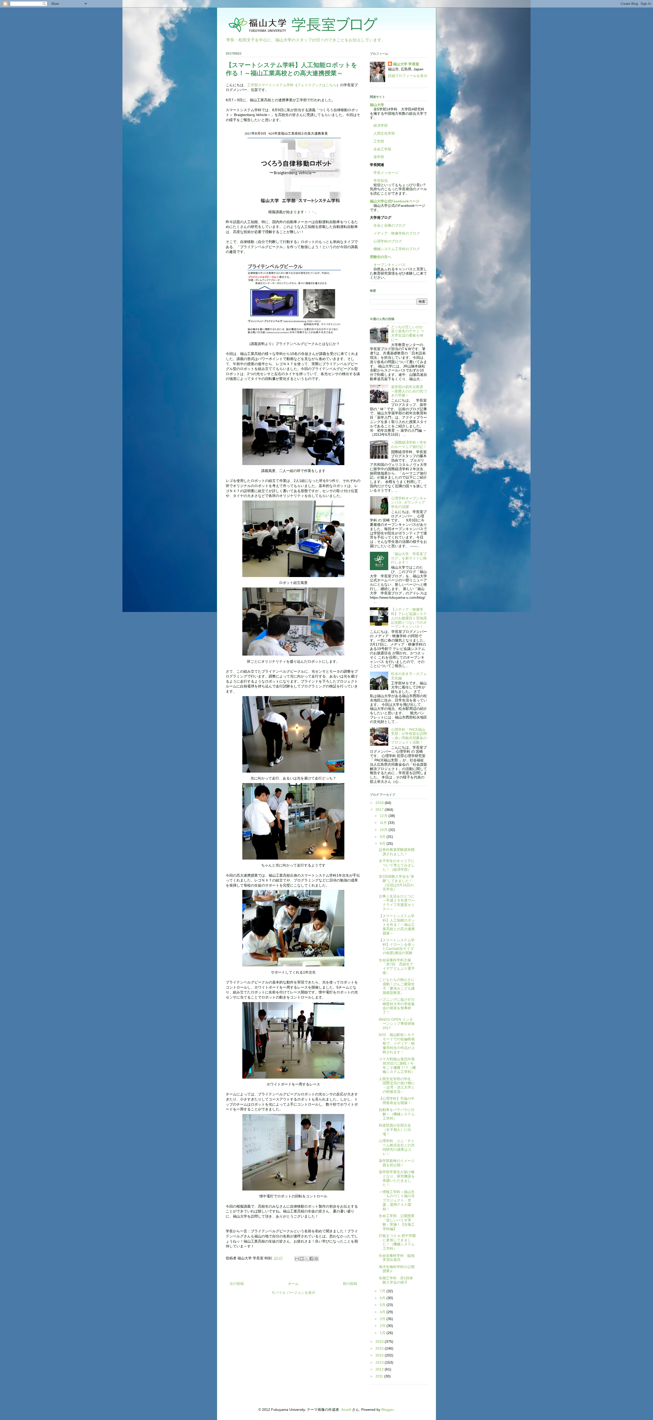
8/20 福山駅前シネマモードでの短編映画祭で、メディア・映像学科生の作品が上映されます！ (397, 1043)
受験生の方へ (380, 257)
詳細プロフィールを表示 (407, 76)
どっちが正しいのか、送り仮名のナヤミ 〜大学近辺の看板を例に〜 (409, 333)
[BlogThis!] (301, 1258)
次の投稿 (237, 1284)
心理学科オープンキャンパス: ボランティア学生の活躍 (409, 502)
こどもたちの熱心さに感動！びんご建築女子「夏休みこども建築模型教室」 (397, 986)
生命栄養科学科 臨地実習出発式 (397, 1257)
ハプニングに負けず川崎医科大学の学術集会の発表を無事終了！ (397, 1005)
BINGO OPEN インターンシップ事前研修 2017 (397, 1023)
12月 (384, 816)
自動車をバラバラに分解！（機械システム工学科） (397, 1114)
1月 (383, 1333)
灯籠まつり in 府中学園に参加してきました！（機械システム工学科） (397, 1242)
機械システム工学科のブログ (395, 249)
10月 (384, 830)
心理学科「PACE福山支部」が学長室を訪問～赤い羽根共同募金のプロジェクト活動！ (409, 735)
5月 (383, 1305)
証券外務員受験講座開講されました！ (397, 852)
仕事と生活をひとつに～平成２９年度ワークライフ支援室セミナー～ (397, 902)
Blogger (387, 1410)
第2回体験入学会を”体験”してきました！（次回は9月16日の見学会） (396, 882)
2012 (380, 1369)
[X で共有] (306, 1258)
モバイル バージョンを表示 (293, 1292)
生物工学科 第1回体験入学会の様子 (396, 1280)
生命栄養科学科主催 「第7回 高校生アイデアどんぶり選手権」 (397, 966)
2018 (380, 803)
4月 (383, 1312)
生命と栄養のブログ (388, 225)
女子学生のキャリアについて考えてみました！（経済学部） (397, 865)
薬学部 (378, 157)
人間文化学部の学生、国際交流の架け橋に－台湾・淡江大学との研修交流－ (397, 1085)
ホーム (293, 1284)
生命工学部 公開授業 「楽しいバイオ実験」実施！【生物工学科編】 (398, 1222)
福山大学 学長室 (406, 64)
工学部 (378, 141)
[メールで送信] (296, 1258)
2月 (383, 1326)
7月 (383, 1291)
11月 (384, 823)
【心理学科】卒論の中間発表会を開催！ (397, 1100)
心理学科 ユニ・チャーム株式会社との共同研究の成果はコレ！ (397, 1147)
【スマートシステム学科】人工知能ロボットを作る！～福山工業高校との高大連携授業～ (397, 924)
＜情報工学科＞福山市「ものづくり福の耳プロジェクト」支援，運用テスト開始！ (397, 1200)
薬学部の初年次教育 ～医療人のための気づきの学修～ (409, 391)
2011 (379, 1376)
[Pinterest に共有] (316, 1258)
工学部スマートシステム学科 (270, 85)
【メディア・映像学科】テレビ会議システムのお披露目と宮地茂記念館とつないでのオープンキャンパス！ (409, 618)
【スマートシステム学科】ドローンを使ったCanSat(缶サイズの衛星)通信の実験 (397, 946)
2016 (380, 1341)
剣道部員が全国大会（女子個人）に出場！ (395, 1129)
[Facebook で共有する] (311, 1258)
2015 (380, 1348)
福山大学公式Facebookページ (394, 201)
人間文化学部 (384, 133)
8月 (383, 843)
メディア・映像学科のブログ (395, 233)
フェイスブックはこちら (316, 85)
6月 (383, 1298)
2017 (380, 810)
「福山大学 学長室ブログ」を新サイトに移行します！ (409, 558)
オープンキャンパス (388, 265)
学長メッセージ (384, 173)
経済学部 (380, 125)
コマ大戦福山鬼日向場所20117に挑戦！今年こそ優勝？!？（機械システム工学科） (397, 1065)
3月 (383, 1319)
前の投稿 (350, 1284)
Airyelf (346, 1410)
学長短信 (379, 180)
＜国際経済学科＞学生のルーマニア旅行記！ (409, 444)
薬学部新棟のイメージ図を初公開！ (397, 1163)
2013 (380, 1362)
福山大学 (377, 105)
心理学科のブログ (386, 241)
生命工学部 (382, 149)
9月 (383, 837)
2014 (380, 1355)
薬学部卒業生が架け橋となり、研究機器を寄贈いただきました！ (397, 1178)
